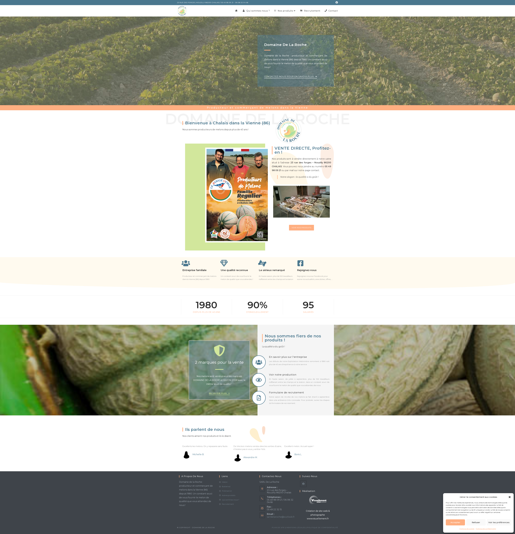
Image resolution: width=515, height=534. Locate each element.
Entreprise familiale (194, 270)
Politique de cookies (466, 529)
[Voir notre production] (259, 380)
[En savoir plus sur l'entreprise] (259, 362)
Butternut (226, 486)
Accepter (455, 522)
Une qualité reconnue (234, 270)
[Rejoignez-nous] (300, 263)
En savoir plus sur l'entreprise (288, 357)
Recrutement (228, 504)
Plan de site (278, 527)
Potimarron (227, 491)
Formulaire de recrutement (286, 392)
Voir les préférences (499, 522)
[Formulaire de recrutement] (259, 398)
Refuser (476, 522)
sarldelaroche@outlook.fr (281, 517)
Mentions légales (295, 527)
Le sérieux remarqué (272, 270)
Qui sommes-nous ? (230, 500)
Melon (224, 482)
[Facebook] (303, 484)
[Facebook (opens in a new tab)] (336, 2)
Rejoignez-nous (307, 270)
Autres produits (228, 495)
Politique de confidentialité (486, 529)
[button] (509, 497)
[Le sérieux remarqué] (262, 263)
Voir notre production (283, 374)
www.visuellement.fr (318, 518)
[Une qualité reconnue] (224, 263)
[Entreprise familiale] (185, 263)
